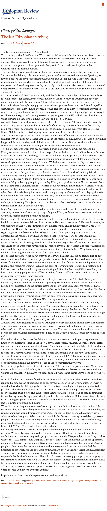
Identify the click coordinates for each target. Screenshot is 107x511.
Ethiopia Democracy (36, 481)
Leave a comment (25, 483)
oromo (4, 483)
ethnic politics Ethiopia (93, 481)
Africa (11, 481)
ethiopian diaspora (75, 481)
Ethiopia (17, 481)
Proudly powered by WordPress (14, 506)
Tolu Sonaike (54, 506)
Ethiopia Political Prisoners (56, 481)
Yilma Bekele (29, 43)
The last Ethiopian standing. (24, 37)
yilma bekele (13, 483)
